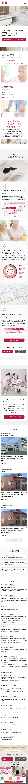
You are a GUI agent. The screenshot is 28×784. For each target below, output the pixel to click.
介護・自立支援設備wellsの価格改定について (11, 725)
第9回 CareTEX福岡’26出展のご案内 (9, 609)
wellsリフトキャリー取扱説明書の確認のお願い (11, 732)
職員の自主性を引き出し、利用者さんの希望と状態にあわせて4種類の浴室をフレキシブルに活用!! (12, 459)
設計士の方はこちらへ (21, 351)
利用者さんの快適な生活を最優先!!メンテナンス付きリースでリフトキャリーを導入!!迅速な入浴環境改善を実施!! (12, 494)
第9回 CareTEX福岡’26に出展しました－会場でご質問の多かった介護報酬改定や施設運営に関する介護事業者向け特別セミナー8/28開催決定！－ (14, 589)
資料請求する (8, 759)
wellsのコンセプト (14, 340)
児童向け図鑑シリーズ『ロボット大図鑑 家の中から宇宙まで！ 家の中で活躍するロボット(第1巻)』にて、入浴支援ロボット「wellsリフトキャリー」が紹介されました (14, 640)
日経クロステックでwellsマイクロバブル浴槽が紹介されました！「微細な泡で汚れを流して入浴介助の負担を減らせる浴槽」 (14, 600)
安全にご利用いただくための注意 (14, 417)
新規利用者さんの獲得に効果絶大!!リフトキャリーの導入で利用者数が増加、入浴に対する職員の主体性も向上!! (12, 530)
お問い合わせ (9, 351)
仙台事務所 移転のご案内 (6, 739)
